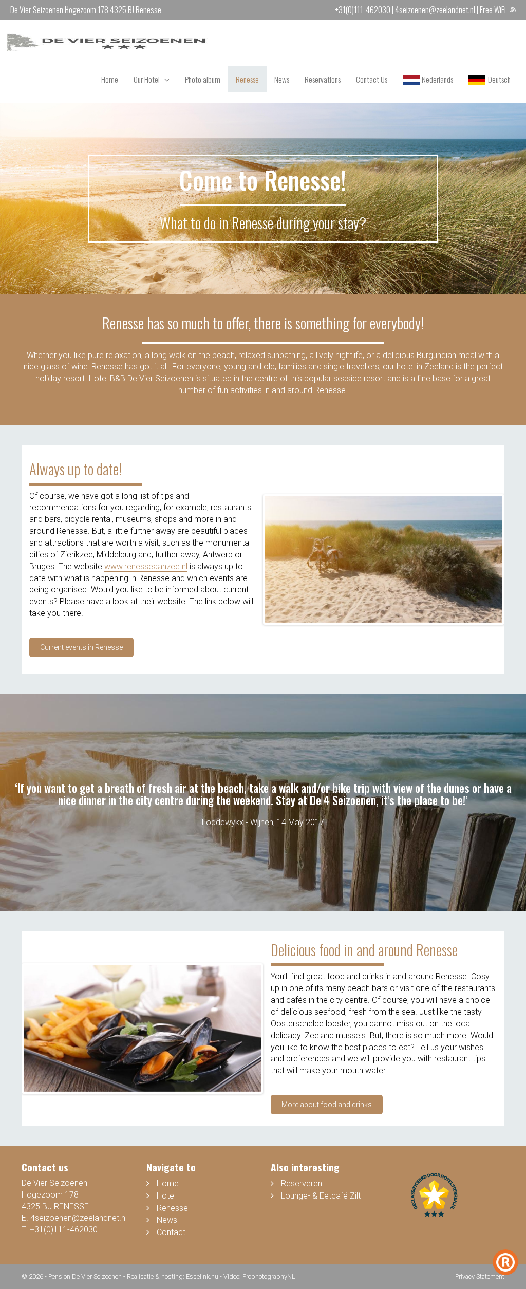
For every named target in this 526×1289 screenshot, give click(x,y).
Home (109, 79)
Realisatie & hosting (155, 1276)
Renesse (247, 79)
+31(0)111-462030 (362, 10)
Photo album (202, 79)
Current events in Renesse (81, 647)
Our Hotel (147, 79)
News (281, 79)
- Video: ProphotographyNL (257, 1276)
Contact (171, 1232)
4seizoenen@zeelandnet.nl (435, 10)
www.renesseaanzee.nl (145, 566)
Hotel (166, 1196)
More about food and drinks (326, 1104)
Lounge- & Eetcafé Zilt (321, 1196)
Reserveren (301, 1183)
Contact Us (371, 79)
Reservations (323, 79)
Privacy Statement (479, 1276)
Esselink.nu (202, 1276)
